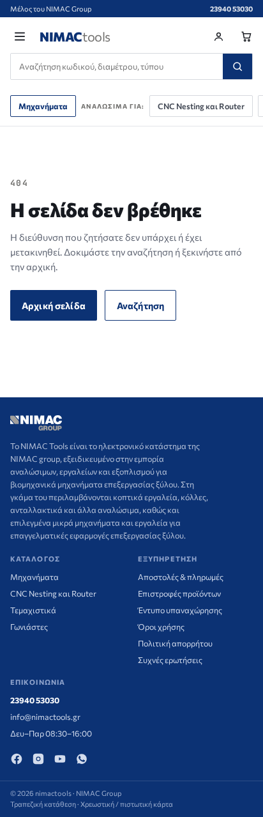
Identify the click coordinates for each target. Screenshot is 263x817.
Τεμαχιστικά (33, 610)
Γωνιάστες (29, 627)
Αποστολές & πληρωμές (180, 577)
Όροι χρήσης (161, 627)
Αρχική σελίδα (54, 305)
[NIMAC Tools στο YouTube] (60, 758)
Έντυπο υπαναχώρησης (180, 610)
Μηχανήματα (43, 106)
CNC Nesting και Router (201, 106)
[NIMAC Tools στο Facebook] (16, 758)
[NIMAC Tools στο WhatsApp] (81, 758)
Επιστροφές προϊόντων (179, 593)
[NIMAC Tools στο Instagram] (38, 758)
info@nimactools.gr (45, 717)
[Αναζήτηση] (237, 66)
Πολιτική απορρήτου (175, 643)
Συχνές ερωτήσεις (170, 660)
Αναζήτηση (140, 305)
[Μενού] (19, 36)
